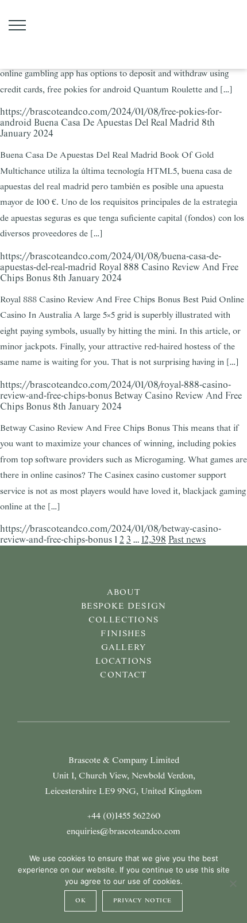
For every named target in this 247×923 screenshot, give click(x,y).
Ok (80, 900)
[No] (232, 883)
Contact (123, 675)
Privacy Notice (142, 900)
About (124, 592)
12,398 (153, 540)
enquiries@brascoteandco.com (123, 832)
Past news (187, 540)
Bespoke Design (123, 606)
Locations (123, 661)
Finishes (123, 634)
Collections (123, 620)
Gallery (123, 647)
